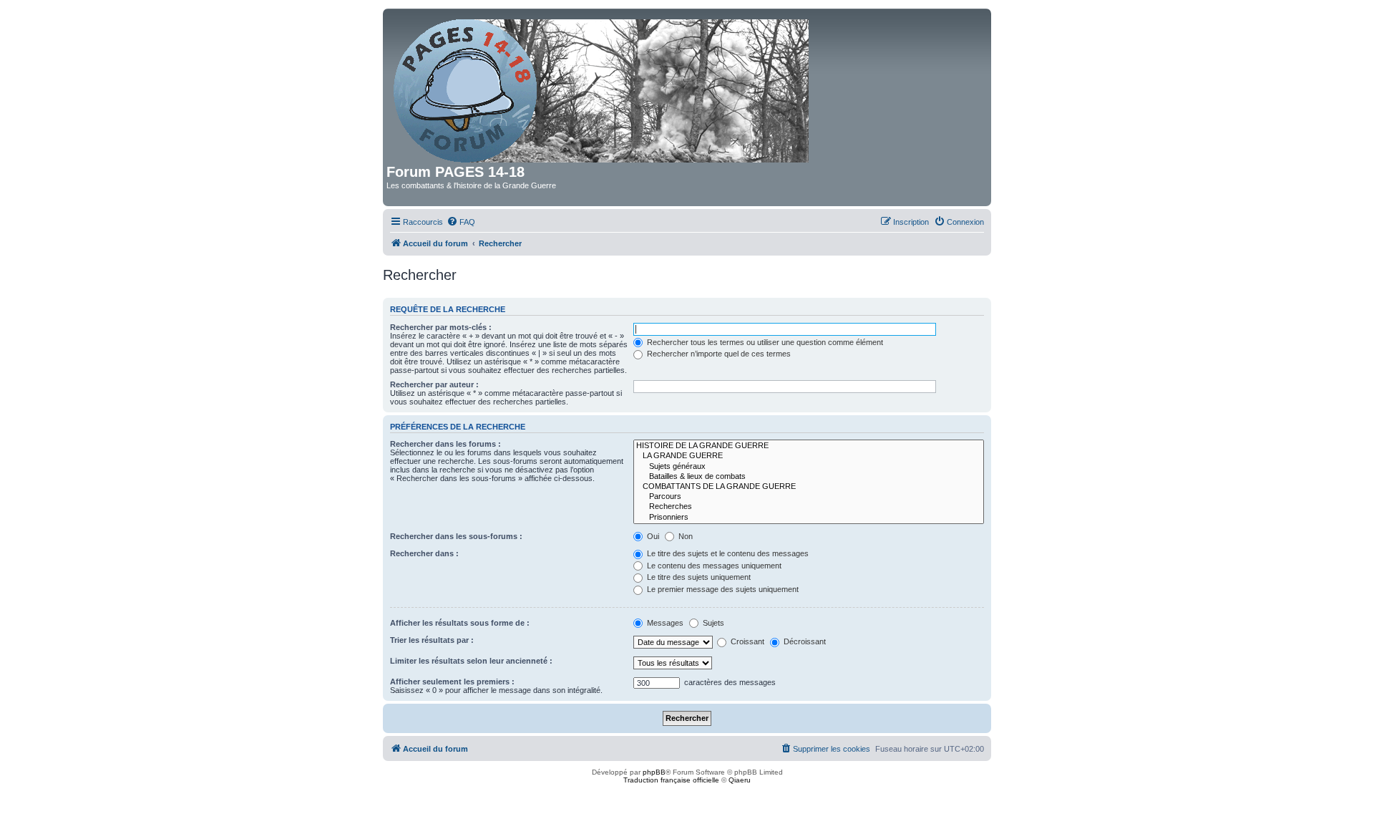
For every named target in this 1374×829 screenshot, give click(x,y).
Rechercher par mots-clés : (441, 327)
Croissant (746, 641)
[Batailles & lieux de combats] (809, 477)
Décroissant (803, 641)
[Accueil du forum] (602, 88)
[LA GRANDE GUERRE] (809, 456)
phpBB (654, 772)
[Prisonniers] (809, 518)
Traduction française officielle (671, 780)
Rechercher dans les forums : (445, 444)
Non (684, 536)
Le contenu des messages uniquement (713, 565)
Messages (664, 623)
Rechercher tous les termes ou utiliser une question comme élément (764, 342)
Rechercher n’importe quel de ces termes (718, 353)
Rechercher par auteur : (434, 384)
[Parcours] (809, 497)
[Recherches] (809, 507)
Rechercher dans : (424, 553)
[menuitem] (461, 222)
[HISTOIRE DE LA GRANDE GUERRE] (809, 446)
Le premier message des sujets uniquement (722, 589)
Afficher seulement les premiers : (452, 681)
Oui (652, 536)
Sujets (712, 623)
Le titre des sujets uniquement (698, 577)
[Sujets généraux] (809, 467)
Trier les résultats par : (432, 640)
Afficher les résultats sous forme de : (460, 623)
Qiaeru (740, 780)
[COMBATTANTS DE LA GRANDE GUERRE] (809, 487)
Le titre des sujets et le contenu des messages (727, 553)
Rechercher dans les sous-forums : (456, 536)
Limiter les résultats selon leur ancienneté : (471, 660)
